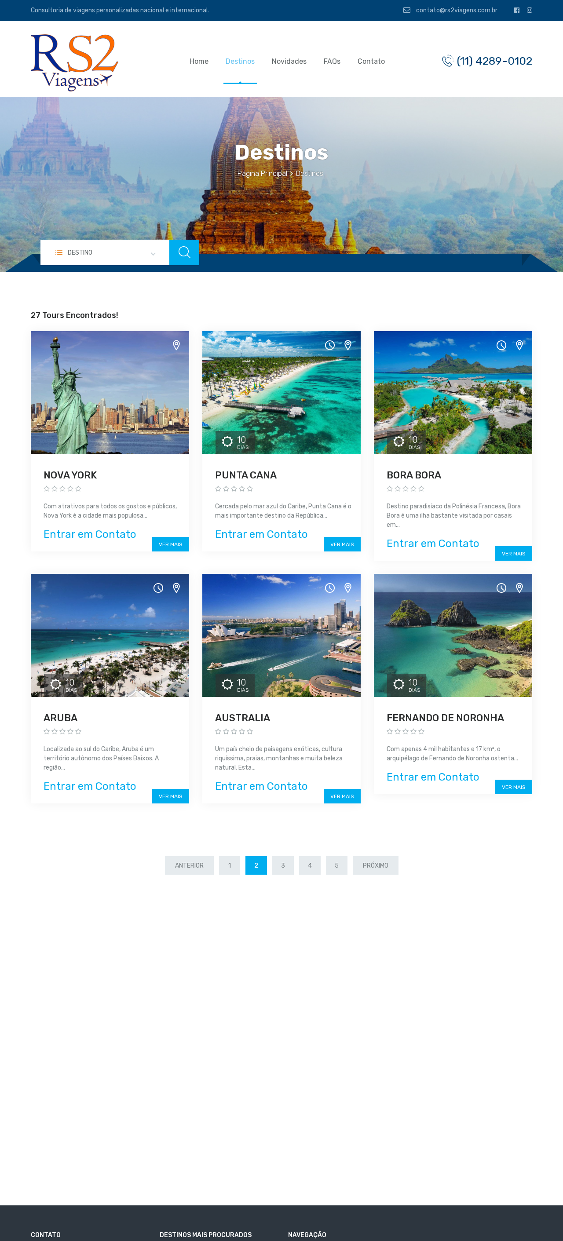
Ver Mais (171, 544)
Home (199, 61)
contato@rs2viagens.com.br (456, 10)
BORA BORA (414, 475)
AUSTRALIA (242, 718)
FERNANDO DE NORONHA (445, 718)
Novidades (289, 61)
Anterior (189, 865)
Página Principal (262, 173)
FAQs (332, 61)
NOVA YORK (70, 475)
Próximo (375, 865)
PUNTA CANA (246, 475)
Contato (371, 61)
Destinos (240, 61)
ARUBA (60, 718)
